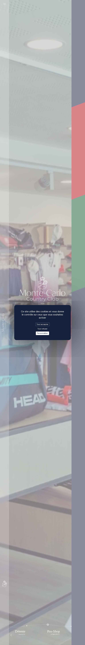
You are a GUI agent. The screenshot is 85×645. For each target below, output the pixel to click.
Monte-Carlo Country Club (4, 322)
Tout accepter (42, 324)
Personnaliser (42, 333)
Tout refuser (42, 329)
